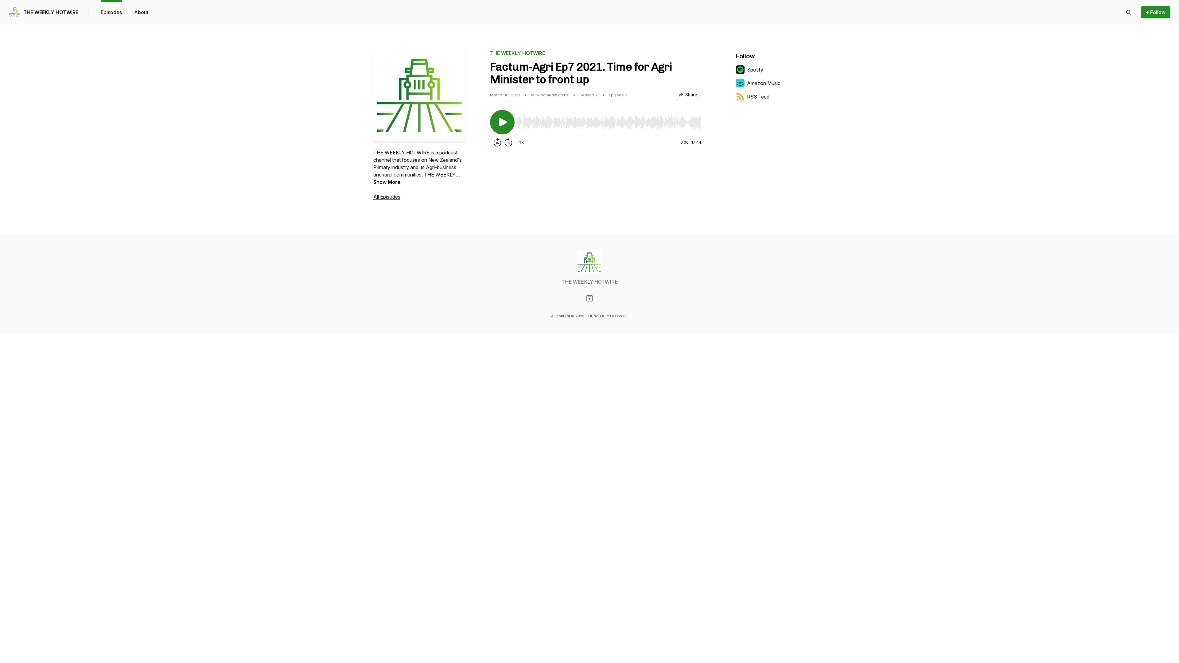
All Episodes (386, 197)
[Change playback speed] (521, 142)
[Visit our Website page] (589, 298)
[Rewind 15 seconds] (497, 142)
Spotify (755, 70)
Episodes (111, 12)
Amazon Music (763, 83)
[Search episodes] (1128, 12)
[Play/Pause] (502, 122)
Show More (386, 182)
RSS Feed (758, 97)
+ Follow (1155, 12)
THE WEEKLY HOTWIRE (50, 12)
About (141, 12)
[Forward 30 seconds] (508, 142)
